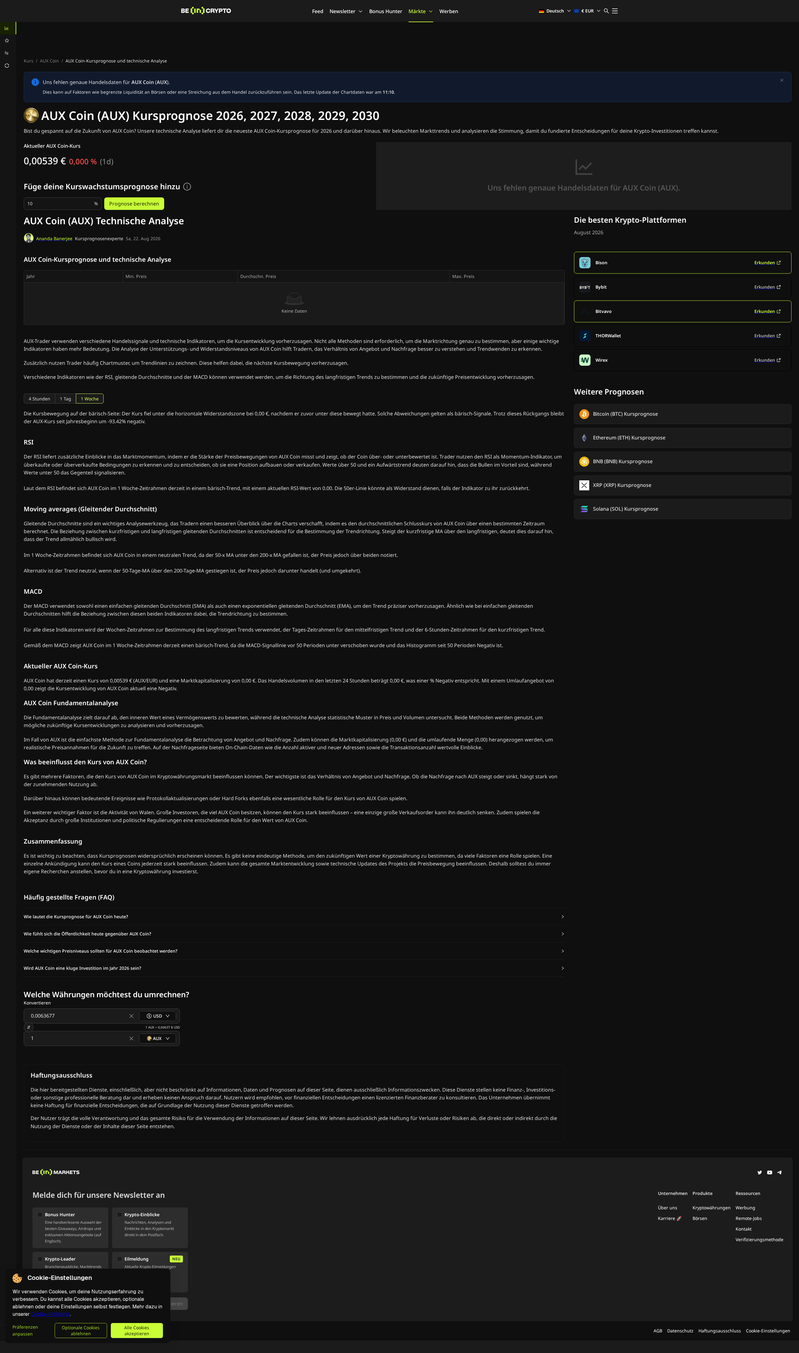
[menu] (8, 47)
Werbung (745, 1208)
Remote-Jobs (749, 1218)
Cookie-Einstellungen (768, 1331)
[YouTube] (770, 1173)
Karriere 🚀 (670, 1218)
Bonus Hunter (385, 11)
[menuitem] (8, 28)
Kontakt (744, 1229)
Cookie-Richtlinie (50, 1314)
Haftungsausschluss (720, 1331)
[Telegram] (780, 1173)
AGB (658, 1331)
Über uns (667, 1208)
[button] (294, 916)
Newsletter (342, 11)
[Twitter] (760, 1173)
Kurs (28, 61)
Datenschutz (680, 1331)
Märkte (417, 11)
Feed (317, 11)
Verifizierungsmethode (759, 1239)
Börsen (700, 1218)
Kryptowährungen (712, 1208)
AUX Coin (49, 61)
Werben (448, 11)
